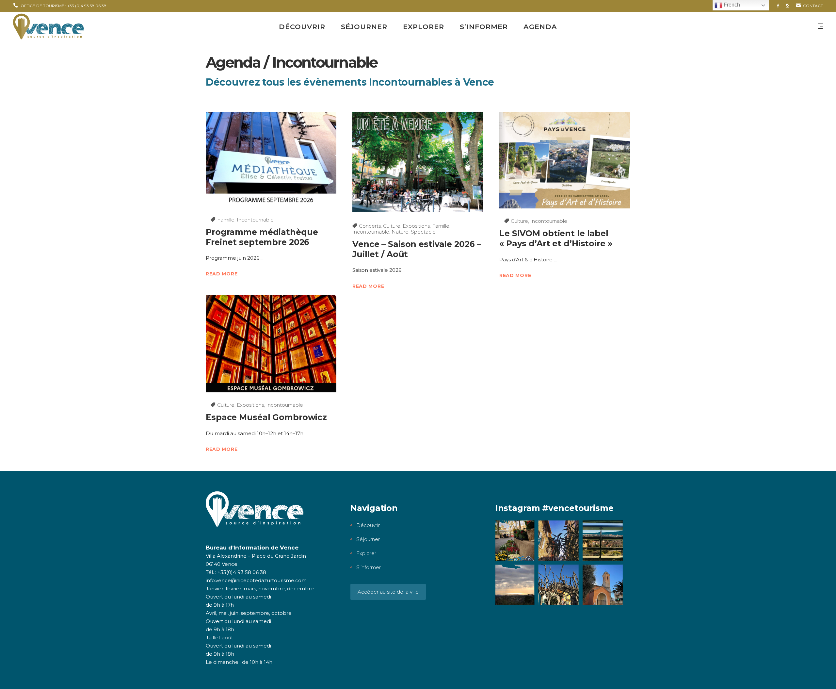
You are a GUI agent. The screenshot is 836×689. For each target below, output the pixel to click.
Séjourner (368, 539)
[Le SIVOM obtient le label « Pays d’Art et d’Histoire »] (564, 160)
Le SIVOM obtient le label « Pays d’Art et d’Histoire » (555, 238)
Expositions (416, 226)
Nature (400, 232)
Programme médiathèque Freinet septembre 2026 (262, 237)
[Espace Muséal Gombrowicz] (271, 344)
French (731, 5)
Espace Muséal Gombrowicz (266, 417)
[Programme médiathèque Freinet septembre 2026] (271, 159)
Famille (225, 220)
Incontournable (255, 220)
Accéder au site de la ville (388, 592)
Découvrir (368, 525)
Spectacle (423, 232)
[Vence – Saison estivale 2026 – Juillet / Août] (417, 162)
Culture (391, 226)
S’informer (368, 567)
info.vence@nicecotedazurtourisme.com (256, 580)
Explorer (366, 553)
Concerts (370, 226)
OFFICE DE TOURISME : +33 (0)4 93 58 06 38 (63, 5)
